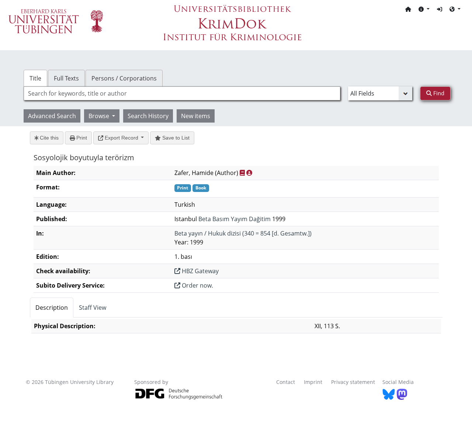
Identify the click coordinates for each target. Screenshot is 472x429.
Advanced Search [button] (52, 116)
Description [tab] (51, 307)
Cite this (48, 138)
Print (81, 138)
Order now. (196, 285)
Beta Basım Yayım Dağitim (234, 219)
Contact (285, 381)
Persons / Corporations (124, 78)
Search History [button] (148, 116)
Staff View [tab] (92, 307)
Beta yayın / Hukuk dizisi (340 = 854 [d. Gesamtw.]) (243, 233)
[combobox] (182, 93)
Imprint (313, 381)
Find (438, 93)
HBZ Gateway (199, 271)
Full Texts (66, 78)
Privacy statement (353, 381)
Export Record (121, 138)
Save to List (175, 138)
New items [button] (195, 116)
